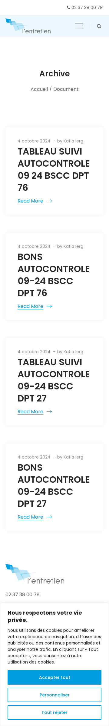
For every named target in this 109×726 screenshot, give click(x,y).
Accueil (39, 89)
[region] (54, 664)
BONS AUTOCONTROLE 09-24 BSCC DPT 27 (54, 485)
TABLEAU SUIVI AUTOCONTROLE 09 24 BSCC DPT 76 (54, 169)
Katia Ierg (73, 141)
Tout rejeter (54, 712)
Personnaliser (55, 695)
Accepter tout (54, 677)
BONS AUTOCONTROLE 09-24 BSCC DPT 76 (54, 274)
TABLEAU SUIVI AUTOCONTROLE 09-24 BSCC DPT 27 (54, 380)
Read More (30, 201)
